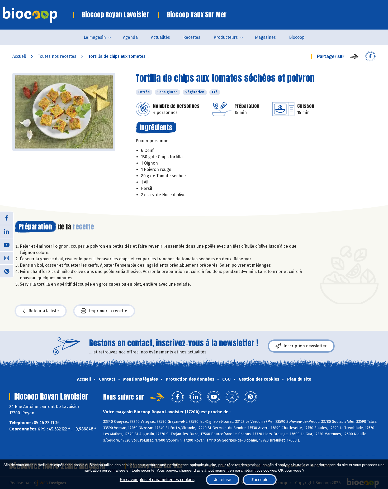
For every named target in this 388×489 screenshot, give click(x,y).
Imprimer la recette (108, 310)
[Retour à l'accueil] (38, 15)
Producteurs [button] (226, 37)
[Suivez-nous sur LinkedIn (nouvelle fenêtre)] (6, 231)
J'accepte (259, 479)
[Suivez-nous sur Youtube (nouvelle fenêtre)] (6, 244)
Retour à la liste (44, 310)
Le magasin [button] (95, 37)
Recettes (191, 37)
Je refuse (222, 479)
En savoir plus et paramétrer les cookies (157, 479)
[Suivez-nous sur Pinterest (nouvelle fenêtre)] (6, 270)
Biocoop (297, 37)
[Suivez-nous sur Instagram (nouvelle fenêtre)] (6, 257)
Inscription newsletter (305, 345)
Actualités (160, 37)
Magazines (265, 37)
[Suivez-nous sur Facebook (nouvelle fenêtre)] (6, 218)
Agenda (130, 37)
